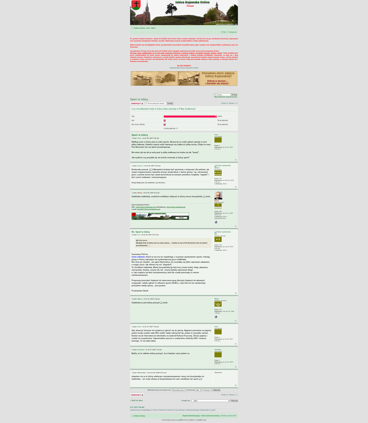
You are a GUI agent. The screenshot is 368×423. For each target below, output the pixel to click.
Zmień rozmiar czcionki (234, 27)
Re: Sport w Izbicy (141, 232)
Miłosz (140, 299)
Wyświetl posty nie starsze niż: (159, 390)
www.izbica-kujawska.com (146, 207)
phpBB (180, 420)
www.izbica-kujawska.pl (175, 207)
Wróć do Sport (137, 400)
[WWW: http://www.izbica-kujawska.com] (215, 222)
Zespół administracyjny (191, 416)
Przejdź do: (186, 400)
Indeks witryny (139, 28)
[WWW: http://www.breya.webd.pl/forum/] (215, 316)
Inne (148, 28)
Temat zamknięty (136, 102)
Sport (153, 28)
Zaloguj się (232, 32)
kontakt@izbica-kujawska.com (148, 209)
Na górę (235, 160)
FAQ (224, 32)
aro (139, 234)
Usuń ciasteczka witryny (210, 416)
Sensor (140, 166)
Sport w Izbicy (139, 99)
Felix (139, 138)
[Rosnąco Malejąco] (212, 390)
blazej (140, 193)
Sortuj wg (191, 390)
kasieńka (141, 349)
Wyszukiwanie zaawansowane (225, 97)
